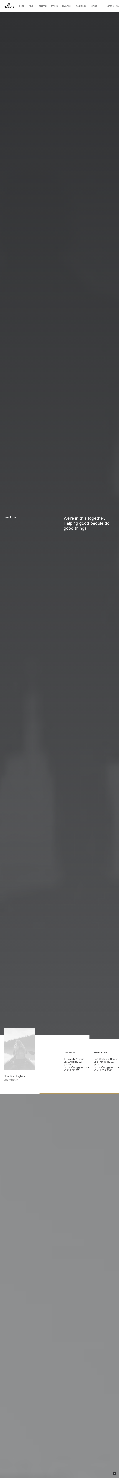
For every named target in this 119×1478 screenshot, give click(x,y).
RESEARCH (43, 6)
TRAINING (54, 6)
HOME (21, 6)
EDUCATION (66, 6)
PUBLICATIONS (80, 6)
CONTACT (93, 6)
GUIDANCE (31, 6)
